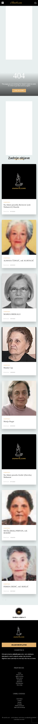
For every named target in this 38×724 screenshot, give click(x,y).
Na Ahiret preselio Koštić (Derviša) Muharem (17, 476)
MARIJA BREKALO (12, 314)
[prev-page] (3, 600)
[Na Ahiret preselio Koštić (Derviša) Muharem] (19, 451)
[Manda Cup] (19, 344)
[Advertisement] (19, 33)
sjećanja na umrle (19, 719)
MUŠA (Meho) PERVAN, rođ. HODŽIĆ (15, 532)
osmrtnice (21, 717)
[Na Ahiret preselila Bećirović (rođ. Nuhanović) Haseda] (19, 181)
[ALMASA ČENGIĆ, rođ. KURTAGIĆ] (19, 237)
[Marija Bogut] (19, 398)
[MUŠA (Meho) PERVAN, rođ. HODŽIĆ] (19, 507)
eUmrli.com (6, 211)
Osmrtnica (7, 202)
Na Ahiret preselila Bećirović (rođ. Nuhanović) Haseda (17, 206)
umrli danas (14, 717)
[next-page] (6, 600)
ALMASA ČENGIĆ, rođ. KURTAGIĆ (19, 260)
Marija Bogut (9, 421)
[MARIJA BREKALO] (19, 290)
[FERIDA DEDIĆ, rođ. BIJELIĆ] (19, 563)
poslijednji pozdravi (30, 717)
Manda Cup (8, 368)
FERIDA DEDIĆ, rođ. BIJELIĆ (16, 586)
